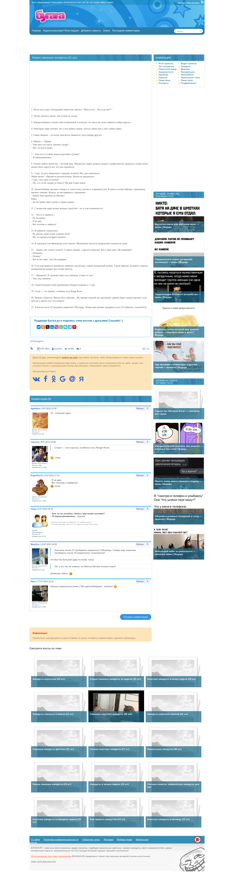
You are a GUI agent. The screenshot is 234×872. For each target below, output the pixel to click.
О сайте (35, 839)
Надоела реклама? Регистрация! (61, 30)
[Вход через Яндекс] (83, 380)
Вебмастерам (124, 839)
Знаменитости (166, 72)
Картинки (163, 74)
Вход (34, 2)
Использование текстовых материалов (51, 856)
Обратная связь (192, 3)
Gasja (33, 509)
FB (87, 2)
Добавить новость (91, 30)
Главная (36, 30)
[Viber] (56, 327)
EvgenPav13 (37, 475)
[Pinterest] (74, 327)
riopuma (35, 442)
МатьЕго (35, 544)
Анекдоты (39, 341)
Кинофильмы (188, 72)
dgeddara (35, 408)
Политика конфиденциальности (61, 839)
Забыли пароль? (43, 2)
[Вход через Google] (64, 380)
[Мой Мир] (52, 327)
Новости (163, 77)
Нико (33, 581)
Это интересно (166, 66)
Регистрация (57, 2)
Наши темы (187, 80)
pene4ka (58, 349)
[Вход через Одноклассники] (55, 380)
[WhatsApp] (61, 327)
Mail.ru (103, 2)
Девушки (185, 69)
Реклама (181, 3)
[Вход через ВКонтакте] (38, 380)
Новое (106, 30)
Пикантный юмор (168, 69)
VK (84, 2)
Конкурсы (163, 83)
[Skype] (65, 327)
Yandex (110, 2)
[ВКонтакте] (39, 327)
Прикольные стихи (190, 77)
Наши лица (164, 80)
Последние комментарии (125, 30)
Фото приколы (166, 63)
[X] (48, 327)
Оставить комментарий (136, 617)
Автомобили (187, 74)
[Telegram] (70, 327)
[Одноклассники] (43, 327)
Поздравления (188, 83)
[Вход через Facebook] (47, 380)
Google (96, 2)
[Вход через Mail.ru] (73, 380)
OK (91, 2)
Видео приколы (189, 63)
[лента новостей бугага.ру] (203, 3)
